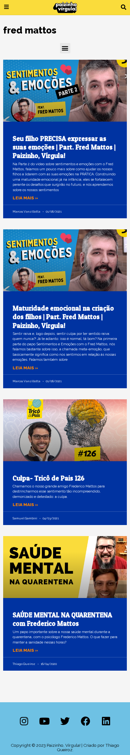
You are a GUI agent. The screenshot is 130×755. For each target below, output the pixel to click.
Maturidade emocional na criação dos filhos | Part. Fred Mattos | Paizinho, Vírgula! (63, 316)
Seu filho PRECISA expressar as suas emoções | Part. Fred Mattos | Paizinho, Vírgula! (64, 147)
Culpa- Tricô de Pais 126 (49, 478)
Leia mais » (25, 197)
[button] (123, 7)
